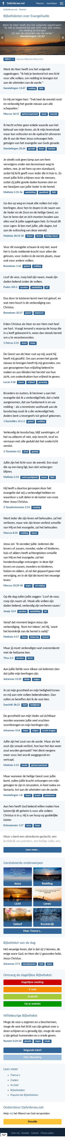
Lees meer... (32, 849)
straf (26, 452)
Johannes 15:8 (11, 730)
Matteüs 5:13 (11, 765)
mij (11, 1113)
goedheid (43, 192)
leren (39, 236)
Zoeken (14, 1080)
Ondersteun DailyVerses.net (23, 1107)
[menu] (61, 5)
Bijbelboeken (17, 1090)
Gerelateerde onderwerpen (23, 863)
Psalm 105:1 (10, 287)
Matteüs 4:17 (11, 637)
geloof (27, 266)
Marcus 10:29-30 (13, 585)
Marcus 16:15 (11, 114)
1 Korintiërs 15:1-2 (14, 421)
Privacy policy (47, 1133)
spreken (24, 287)
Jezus (44, 114)
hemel (45, 637)
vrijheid (31, 382)
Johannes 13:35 (12, 679)
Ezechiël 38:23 (11, 705)
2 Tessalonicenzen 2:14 (16, 507)
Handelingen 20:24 (14, 148)
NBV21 (8, 59)
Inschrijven (51, 3)
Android (32, 996)
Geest (21, 382)
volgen (36, 679)
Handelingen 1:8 (13, 795)
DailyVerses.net (10, 9)
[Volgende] (32, 840)
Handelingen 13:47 (14, 88)
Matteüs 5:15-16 (12, 192)
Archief (14, 1085)
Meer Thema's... (32, 931)
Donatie (32, 1121)
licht (41, 88)
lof (47, 287)
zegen (28, 586)
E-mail (32, 989)
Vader (25, 731)
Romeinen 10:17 (12, 313)
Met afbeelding (33, 1057)
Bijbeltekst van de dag (19, 943)
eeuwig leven (29, 964)
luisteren (39, 313)
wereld (53, 114)
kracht (38, 795)
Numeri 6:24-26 (12, 1041)
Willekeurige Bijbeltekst (20, 1016)
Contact (35, 1133)
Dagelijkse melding (32, 982)
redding (32, 88)
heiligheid (35, 705)
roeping (36, 507)
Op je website (32, 1004)
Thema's (40, 3)
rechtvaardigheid (30, 477)
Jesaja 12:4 (9, 611)
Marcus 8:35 (10, 533)
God (25, 705)
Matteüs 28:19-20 (13, 236)
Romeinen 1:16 (12, 266)
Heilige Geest (51, 236)
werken (51, 149)
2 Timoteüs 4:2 (12, 451)
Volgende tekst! (32, 1050)
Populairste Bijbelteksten (24, 1095)
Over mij (15, 1133)
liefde (27, 679)
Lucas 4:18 (9, 382)
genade (31, 149)
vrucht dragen (48, 731)
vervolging (40, 586)
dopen (30, 236)
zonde (24, 765)
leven (41, 149)
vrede (47, 1041)
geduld (35, 452)
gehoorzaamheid (30, 114)
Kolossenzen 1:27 (13, 825)
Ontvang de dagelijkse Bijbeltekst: (27, 975)
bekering (34, 637)
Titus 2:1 (8, 658)
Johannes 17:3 (11, 964)
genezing (43, 382)
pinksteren (50, 795)
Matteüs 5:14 (11, 477)
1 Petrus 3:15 (11, 343)
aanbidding (30, 192)
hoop (32, 343)
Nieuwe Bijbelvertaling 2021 (29, 59)
